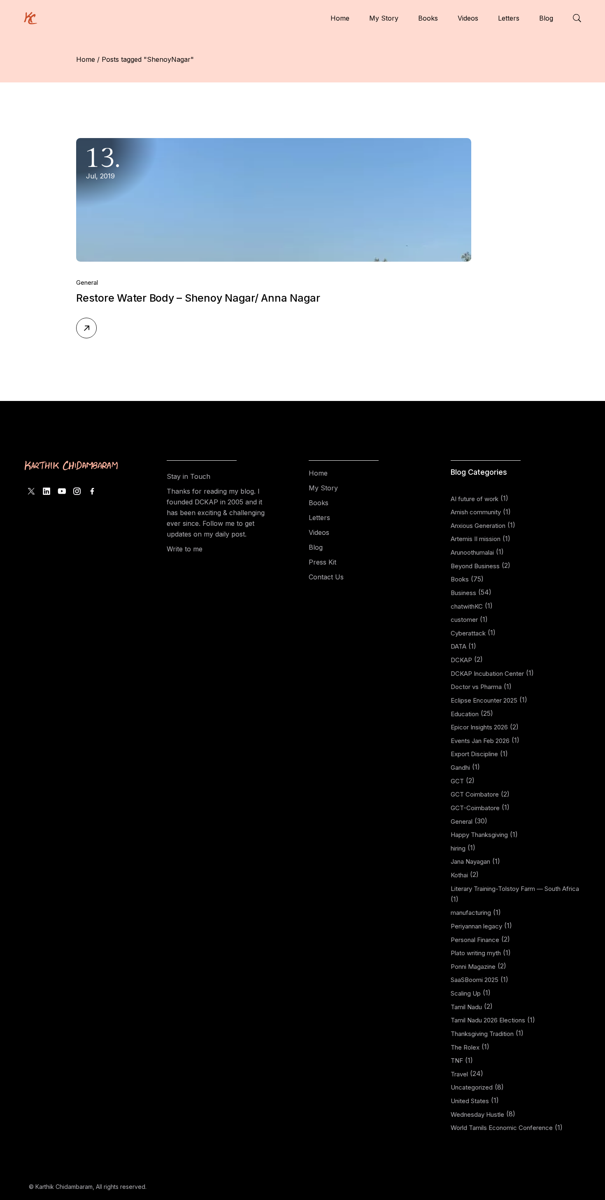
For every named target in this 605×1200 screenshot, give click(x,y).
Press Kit (322, 562)
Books (318, 503)
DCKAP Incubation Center (487, 673)
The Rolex (465, 1047)
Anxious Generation (478, 526)
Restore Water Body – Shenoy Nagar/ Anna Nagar (198, 298)
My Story (323, 488)
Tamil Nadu (466, 1007)
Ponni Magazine (473, 966)
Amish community (476, 512)
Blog (316, 547)
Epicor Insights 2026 (479, 727)
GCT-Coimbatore (475, 808)
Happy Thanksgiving (479, 835)
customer (464, 619)
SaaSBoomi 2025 (474, 980)
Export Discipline (474, 754)
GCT (457, 781)
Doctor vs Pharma (476, 687)
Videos (319, 532)
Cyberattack (468, 633)
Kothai (459, 875)
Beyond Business (475, 566)
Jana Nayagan (470, 861)
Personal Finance (475, 940)
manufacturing (471, 912)
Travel (459, 1074)
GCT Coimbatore (475, 794)
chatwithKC (467, 606)
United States (470, 1101)
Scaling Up (466, 993)
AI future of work (474, 499)
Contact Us (326, 577)
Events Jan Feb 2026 (480, 741)
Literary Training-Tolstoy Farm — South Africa (515, 889)
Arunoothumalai (472, 552)
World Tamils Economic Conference (502, 1128)
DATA (458, 646)
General (87, 282)
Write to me (184, 549)
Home (318, 473)
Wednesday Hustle (477, 1114)
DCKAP (461, 660)
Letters (319, 517)
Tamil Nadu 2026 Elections (488, 1020)
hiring (458, 848)
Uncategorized (472, 1087)
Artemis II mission (475, 539)
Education (465, 714)
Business (463, 593)
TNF (457, 1060)
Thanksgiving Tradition (482, 1034)
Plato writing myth (476, 953)
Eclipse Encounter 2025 (484, 700)
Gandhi (460, 767)
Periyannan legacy (476, 926)
